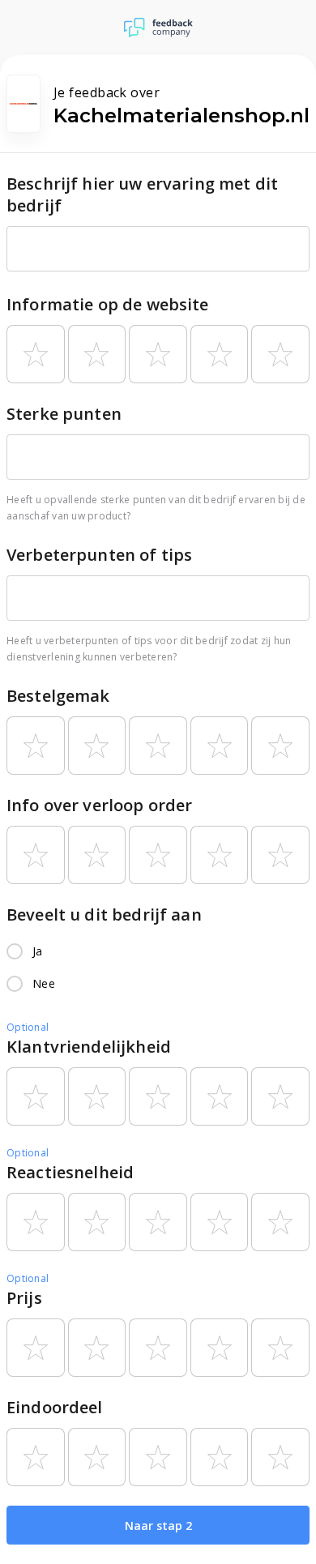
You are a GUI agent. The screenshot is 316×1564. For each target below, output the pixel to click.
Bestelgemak (58, 696)
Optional (27, 1027)
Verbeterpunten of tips (99, 555)
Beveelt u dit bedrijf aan (104, 914)
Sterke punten (64, 414)
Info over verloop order (99, 805)
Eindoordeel (54, 1407)
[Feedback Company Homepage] (158, 27)
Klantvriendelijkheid (88, 1047)
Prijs (24, 1298)
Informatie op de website (107, 304)
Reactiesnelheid (70, 1172)
